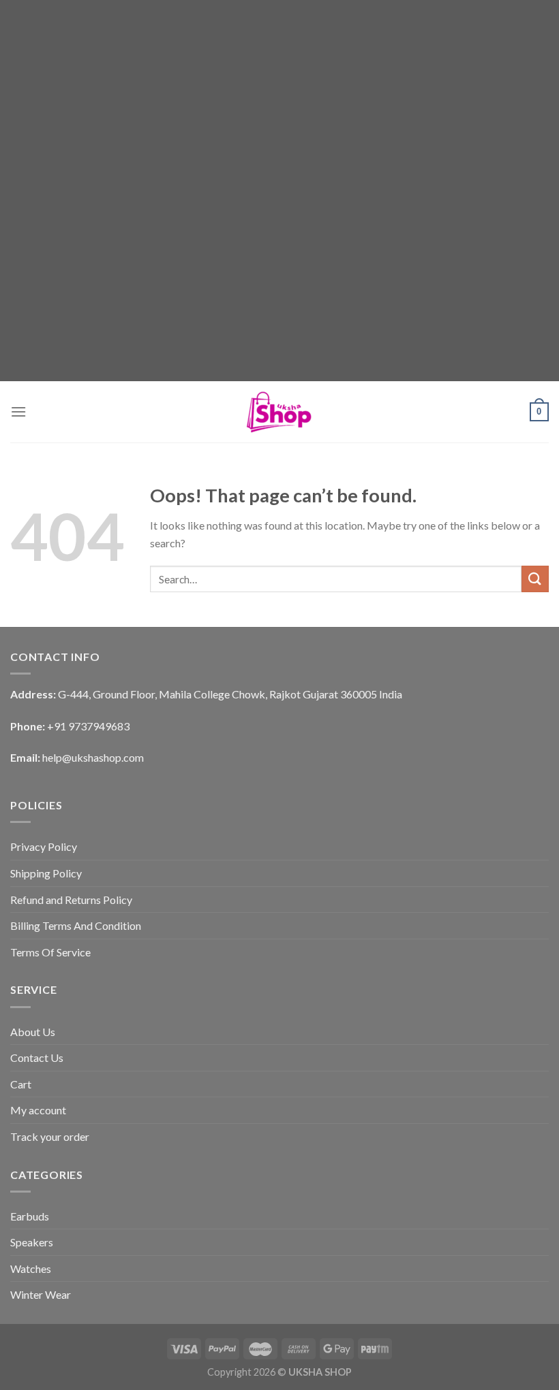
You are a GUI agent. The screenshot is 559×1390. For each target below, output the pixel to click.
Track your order (49, 1136)
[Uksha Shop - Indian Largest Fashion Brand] (279, 412)
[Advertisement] (279, 95)
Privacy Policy (43, 846)
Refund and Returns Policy (71, 899)
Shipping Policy (46, 873)
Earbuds (29, 1216)
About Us (32, 1031)
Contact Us (36, 1057)
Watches (30, 1268)
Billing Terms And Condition (75, 925)
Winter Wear (40, 1294)
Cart (20, 1084)
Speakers (31, 1241)
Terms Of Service (50, 951)
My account (38, 1109)
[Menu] (18, 411)
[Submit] (535, 579)
